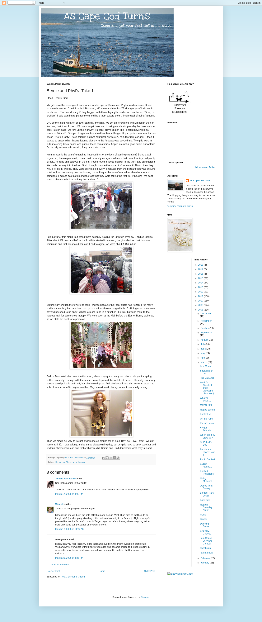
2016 (201, 274)
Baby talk (205, 500)
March (204, 362)
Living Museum (206, 479)
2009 (201, 305)
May (203, 353)
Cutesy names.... (206, 465)
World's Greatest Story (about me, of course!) (207, 388)
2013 (201, 287)
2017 (201, 269)
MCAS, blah (206, 405)
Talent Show (206, 552)
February (206, 558)
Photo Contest (207, 459)
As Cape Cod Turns (200, 180)
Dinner (203, 519)
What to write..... (205, 399)
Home (102, 571)
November (206, 321)
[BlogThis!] (107, 458)
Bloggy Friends (205, 429)
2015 (201, 278)
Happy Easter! (207, 409)
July (203, 344)
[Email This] (103, 458)
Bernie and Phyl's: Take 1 (207, 452)
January (205, 562)
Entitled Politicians (207, 472)
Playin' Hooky (207, 423)
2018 (201, 265)
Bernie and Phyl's (63, 462)
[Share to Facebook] (114, 458)
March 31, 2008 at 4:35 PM (69, 558)
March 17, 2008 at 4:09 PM (69, 494)
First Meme (206, 366)
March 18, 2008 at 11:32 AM (69, 529)
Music (203, 514)
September (206, 332)
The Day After (207, 378)
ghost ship (205, 548)
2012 (201, 291)
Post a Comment (60, 564)
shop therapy (79, 462)
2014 (201, 282)
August (204, 340)
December (206, 313)
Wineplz (59, 504)
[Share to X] (111, 458)
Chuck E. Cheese (205, 532)
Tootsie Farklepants (66, 478)
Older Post (149, 571)
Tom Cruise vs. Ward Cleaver (206, 541)
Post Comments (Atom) (73, 576)
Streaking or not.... (206, 372)
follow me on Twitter (205, 167)
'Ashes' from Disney (206, 487)
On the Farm (206, 418)
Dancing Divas (204, 525)
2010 (201, 300)
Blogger (145, 597)
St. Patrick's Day (206, 443)
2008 (201, 309)
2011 (201, 296)
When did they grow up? (207, 436)
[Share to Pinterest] (118, 458)
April (203, 357)
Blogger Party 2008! (207, 494)
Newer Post (54, 571)
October (205, 328)
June (203, 349)
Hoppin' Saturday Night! (206, 507)
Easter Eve (205, 414)
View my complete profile (180, 206)
